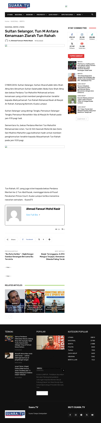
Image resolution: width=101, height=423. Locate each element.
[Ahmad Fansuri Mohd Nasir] (7, 40)
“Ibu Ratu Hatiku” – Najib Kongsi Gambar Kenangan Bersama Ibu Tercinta (19, 256)
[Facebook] (70, 415)
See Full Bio (32, 214)
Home (7, 21)
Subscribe (82, 43)
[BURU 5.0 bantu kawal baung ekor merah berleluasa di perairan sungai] (34, 301)
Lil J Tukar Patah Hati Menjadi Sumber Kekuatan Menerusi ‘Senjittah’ (87, 110)
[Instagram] (76, 415)
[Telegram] (81, 415)
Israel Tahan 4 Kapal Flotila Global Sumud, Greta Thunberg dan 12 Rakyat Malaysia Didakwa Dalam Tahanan (23, 371)
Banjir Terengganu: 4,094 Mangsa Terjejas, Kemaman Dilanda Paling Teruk (52, 256)
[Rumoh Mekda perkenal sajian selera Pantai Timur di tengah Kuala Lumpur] (72, 99)
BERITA (22, 21)
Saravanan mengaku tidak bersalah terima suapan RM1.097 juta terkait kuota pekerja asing (15, 308)
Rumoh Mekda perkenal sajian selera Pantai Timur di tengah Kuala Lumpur (86, 100)
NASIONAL (14, 21)
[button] (92, 14)
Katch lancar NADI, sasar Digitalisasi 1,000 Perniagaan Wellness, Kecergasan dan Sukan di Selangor (54, 307)
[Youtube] (92, 415)
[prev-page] (6, 316)
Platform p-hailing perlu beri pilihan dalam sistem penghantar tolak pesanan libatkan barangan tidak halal (86, 67)
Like (72, 34)
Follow (82, 34)
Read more (42, 393)
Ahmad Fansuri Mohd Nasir (22, 40)
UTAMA (21, 27)
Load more (81, 119)
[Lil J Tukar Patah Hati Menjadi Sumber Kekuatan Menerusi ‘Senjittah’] (72, 110)
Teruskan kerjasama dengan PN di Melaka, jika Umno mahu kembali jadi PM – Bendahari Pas (86, 78)
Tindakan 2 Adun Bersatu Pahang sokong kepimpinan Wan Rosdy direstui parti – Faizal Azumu (49, 358)
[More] (49, 239)
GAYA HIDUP (54, 302)
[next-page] (10, 316)
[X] (87, 415)
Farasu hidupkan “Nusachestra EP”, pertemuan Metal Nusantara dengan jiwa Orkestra (86, 89)
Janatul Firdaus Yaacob (51, 368)
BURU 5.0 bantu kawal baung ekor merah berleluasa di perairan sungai (34, 308)
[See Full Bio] (39, 215)
